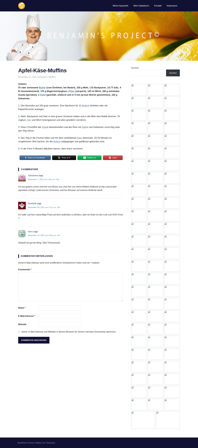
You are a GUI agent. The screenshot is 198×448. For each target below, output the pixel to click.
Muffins (52, 77)
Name (21, 308)
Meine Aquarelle (120, 6)
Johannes (33, 175)
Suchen (135, 68)
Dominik (32, 203)
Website (22, 324)
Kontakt (157, 6)
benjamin (42, 77)
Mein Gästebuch (141, 6)
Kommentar (25, 269)
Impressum (172, 6)
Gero (30, 231)
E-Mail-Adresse (26, 316)
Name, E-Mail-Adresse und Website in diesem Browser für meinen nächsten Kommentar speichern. (69, 332)
